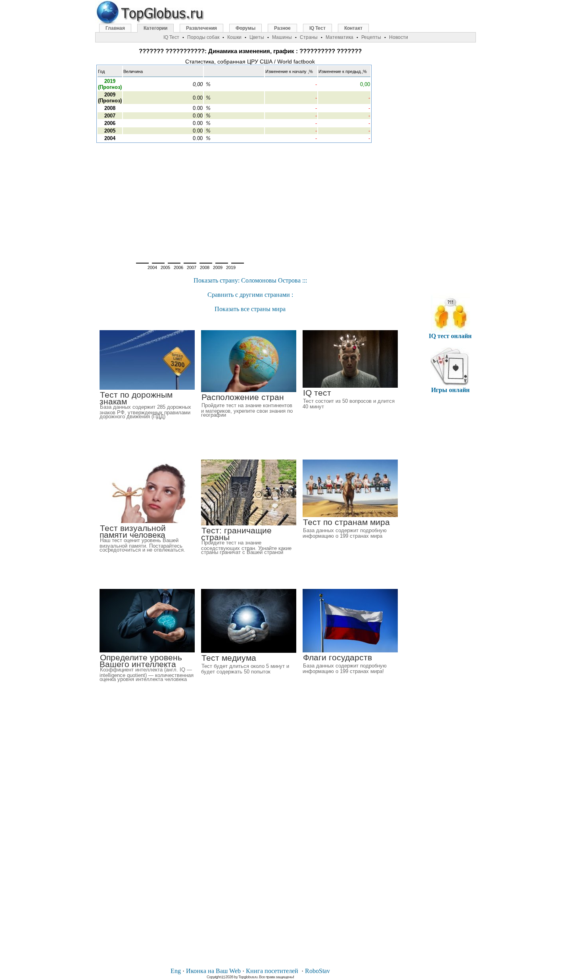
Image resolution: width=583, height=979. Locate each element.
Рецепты (371, 37)
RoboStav (317, 970)
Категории (155, 28)
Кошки (234, 37)
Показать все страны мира (250, 309)
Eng (176, 970)
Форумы (245, 28)
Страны (309, 37)
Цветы (256, 37)
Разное (282, 28)
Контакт (353, 28)
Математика (339, 37)
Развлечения (201, 28)
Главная (115, 28)
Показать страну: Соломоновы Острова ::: (250, 280)
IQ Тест (317, 28)
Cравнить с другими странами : (250, 294)
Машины (282, 37)
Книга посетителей (272, 970)
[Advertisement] (250, 200)
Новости (398, 37)
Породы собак (203, 37)
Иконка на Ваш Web (213, 970)
